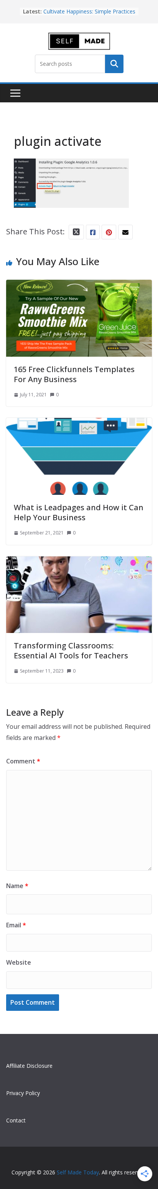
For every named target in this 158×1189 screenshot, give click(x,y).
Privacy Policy (23, 1093)
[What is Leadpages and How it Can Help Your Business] (79, 424)
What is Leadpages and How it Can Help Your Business (78, 512)
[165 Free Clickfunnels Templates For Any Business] (79, 286)
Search (114, 64)
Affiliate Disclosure (29, 1065)
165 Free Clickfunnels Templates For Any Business (74, 374)
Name (17, 886)
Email (16, 925)
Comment (23, 761)
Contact (16, 1120)
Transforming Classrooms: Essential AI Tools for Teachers (71, 650)
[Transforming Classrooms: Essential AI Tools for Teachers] (79, 563)
